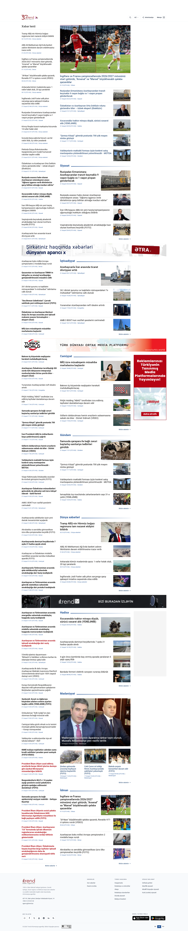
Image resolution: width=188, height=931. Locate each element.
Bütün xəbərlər (124, 239)
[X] (34, 918)
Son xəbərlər (91, 883)
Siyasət (64, 165)
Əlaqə (116, 889)
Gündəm (65, 435)
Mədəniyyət (67, 693)
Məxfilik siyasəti (147, 886)
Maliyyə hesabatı (120, 899)
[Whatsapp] (25, 918)
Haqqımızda (119, 883)
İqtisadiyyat (67, 261)
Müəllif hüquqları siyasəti (150, 889)
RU (163, 926)
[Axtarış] (130, 17)
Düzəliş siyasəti (120, 896)
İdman (64, 790)
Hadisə (64, 612)
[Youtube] (39, 918)
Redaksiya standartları (122, 892)
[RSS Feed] (53, 918)
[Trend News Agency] (29, 881)
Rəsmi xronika (92, 886)
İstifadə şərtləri (147, 883)
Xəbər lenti (28, 26)
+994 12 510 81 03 (28, 901)
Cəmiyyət (66, 356)
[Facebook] (29, 918)
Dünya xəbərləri (70, 517)
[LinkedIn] (48, 918)
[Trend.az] (30, 17)
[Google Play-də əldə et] (158, 918)
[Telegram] (44, 918)
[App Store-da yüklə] (140, 918)
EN (155, 926)
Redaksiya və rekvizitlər (122, 886)
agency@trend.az (28, 903)
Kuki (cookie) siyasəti (149, 892)
